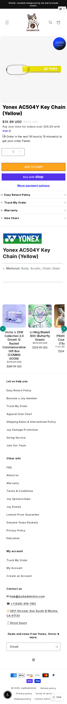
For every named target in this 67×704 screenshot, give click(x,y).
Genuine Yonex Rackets (22, 522)
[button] (7, 22)
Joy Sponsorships (19, 498)
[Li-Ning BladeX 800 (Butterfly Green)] (40, 316)
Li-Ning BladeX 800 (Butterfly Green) (40, 335)
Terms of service (44, 693)
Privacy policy (24, 693)
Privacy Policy (16, 530)
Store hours (18, 623)
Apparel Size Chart (19, 414)
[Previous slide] (3, 329)
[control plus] (21, 152)
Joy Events (14, 506)
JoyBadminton (28, 688)
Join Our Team (16, 445)
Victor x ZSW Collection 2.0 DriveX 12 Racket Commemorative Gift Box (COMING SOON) (14, 345)
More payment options (33, 185)
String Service (16, 437)
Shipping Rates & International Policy (31, 421)
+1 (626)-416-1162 (23, 603)
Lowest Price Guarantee (23, 514)
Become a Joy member (22, 398)
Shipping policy (22, 699)
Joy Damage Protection (22, 429)
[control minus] (5, 152)
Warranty (13, 483)
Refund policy (48, 688)
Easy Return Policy (19, 390)
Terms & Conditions (20, 491)
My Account (14, 568)
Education (13, 538)
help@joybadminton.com (27, 596)
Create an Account (19, 576)
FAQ (9, 467)
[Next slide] (64, 329)
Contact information (46, 699)
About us (13, 475)
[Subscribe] (56, 647)
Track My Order (17, 406)
